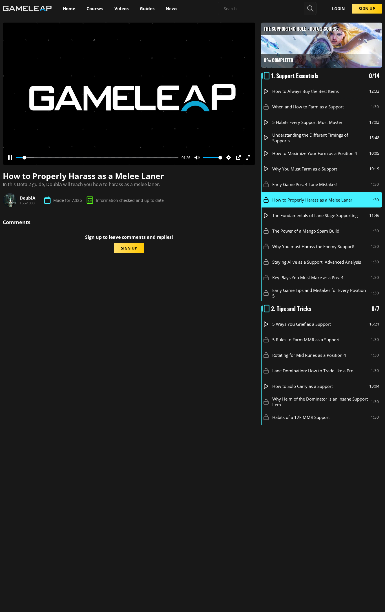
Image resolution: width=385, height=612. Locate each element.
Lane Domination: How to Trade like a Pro (312, 370)
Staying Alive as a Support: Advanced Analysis (316, 262)
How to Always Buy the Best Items (305, 91)
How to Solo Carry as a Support (302, 386)
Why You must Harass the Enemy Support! (313, 246)
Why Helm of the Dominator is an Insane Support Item (320, 401)
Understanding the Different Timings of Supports (310, 137)
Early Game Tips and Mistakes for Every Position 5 (319, 293)
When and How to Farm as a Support (308, 107)
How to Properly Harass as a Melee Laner (312, 200)
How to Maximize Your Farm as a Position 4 (314, 153)
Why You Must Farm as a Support (304, 169)
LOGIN (338, 8)
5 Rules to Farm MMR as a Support (306, 339)
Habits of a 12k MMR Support (301, 417)
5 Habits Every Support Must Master (307, 122)
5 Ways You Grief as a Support (301, 324)
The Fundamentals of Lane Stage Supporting (315, 215)
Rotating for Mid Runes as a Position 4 (309, 355)
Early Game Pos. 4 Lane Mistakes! (304, 184)
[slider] (97, 157)
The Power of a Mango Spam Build (305, 231)
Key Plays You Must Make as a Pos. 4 (308, 277)
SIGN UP (367, 8)
